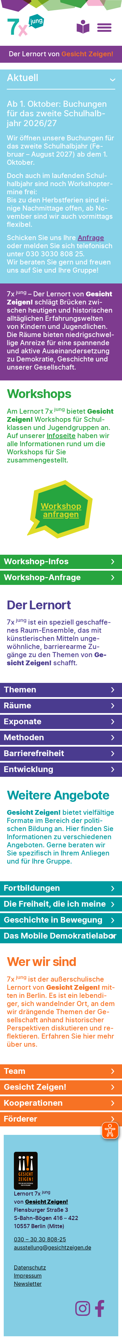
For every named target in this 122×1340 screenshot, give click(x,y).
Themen (20, 690)
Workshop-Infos (36, 562)
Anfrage (91, 238)
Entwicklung (28, 770)
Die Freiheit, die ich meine (55, 904)
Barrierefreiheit (34, 754)
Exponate (22, 722)
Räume (17, 706)
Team (14, 1071)
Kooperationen (33, 1103)
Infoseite (61, 436)
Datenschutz (30, 1267)
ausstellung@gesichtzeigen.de (52, 1247)
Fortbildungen (32, 888)
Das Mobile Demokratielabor (60, 936)
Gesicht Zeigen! (87, 54)
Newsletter (28, 1284)
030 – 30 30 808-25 (40, 1239)
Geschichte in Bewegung (53, 920)
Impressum (28, 1276)
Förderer (20, 1119)
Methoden (24, 738)
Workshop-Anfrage (42, 578)
